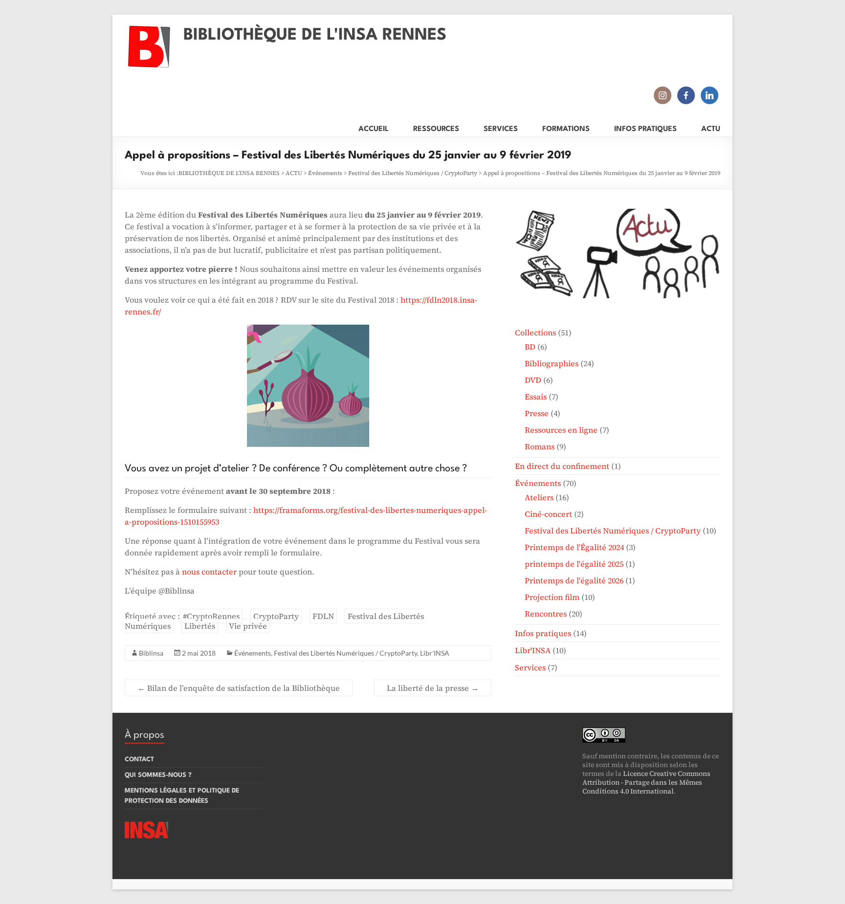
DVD (533, 380)
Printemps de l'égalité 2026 (574, 580)
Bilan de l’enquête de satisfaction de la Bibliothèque (238, 688)
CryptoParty (276, 616)
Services (530, 667)
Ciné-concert (548, 513)
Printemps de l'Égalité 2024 (574, 547)
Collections (535, 332)
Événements (325, 173)
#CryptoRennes (211, 616)
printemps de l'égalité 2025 (574, 563)
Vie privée (248, 625)
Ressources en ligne (561, 429)
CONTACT (139, 759)
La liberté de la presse (433, 688)
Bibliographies (551, 363)
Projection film (552, 597)
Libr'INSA (434, 653)
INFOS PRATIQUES (645, 127)
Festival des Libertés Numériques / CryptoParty (412, 173)
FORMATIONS (566, 127)
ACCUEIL (373, 127)
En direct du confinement (562, 466)
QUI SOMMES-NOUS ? (158, 775)
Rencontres (546, 613)
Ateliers (539, 497)
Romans (540, 446)
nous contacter (209, 571)
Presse (537, 413)
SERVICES (501, 127)
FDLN (323, 616)
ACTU (710, 127)
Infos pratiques (543, 633)
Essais (536, 396)
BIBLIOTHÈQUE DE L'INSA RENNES (314, 35)
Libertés (199, 625)
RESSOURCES (436, 127)
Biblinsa (151, 653)
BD (530, 346)
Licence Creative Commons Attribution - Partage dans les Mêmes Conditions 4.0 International (646, 782)
